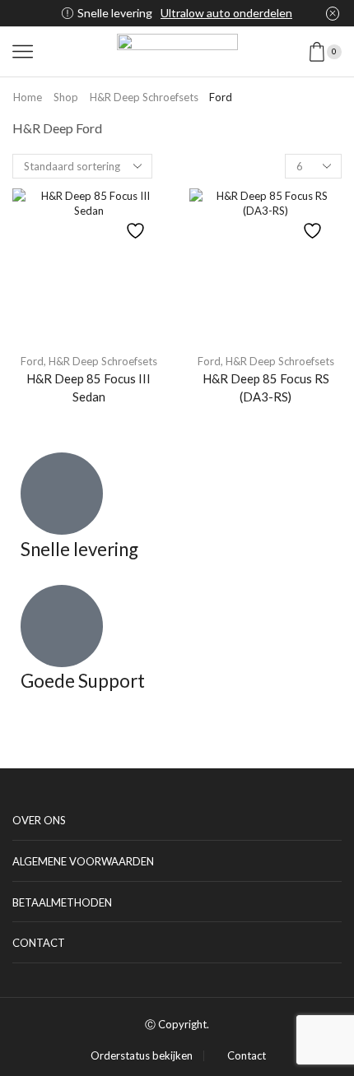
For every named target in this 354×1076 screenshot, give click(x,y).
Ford (32, 361)
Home (27, 97)
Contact (246, 1055)
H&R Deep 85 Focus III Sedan (88, 387)
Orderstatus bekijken (142, 1055)
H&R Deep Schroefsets (144, 97)
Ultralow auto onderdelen (226, 13)
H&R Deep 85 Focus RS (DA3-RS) (266, 387)
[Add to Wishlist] (137, 222)
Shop (66, 97)
